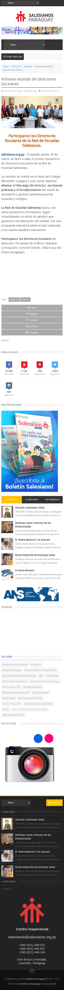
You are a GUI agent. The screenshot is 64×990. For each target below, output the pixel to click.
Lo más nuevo (32, 499)
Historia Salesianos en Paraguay (45, 681)
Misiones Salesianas (32, 687)
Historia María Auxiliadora (14, 681)
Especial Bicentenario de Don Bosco (19, 676)
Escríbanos (56, 802)
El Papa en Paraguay (11, 670)
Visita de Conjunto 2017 (13, 715)
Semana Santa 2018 (11, 704)
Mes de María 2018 (11, 687)
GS (54, 984)
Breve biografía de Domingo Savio (35, 555)
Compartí (33, 314)
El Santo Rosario (24, 570)
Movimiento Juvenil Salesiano (16, 692)
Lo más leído (11, 499)
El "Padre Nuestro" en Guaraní (32, 539)
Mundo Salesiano (41, 692)
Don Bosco (36, 664)
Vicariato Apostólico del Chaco (38, 704)
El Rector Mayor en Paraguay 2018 (40, 670)
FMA (41, 676)
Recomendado (52, 499)
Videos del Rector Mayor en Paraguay (29, 709)
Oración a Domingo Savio (29, 507)
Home (6, 66)
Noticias (28, 66)
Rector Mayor (8, 698)
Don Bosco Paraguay (30, 984)
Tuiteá (33, 307)
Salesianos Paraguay (35, 979)
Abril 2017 (16, 66)
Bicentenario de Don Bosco (15, 664)
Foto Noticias (52, 676)
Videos (5, 709)
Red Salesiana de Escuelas (30, 698)
